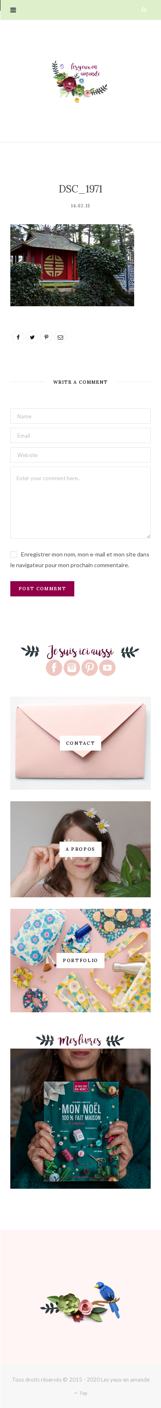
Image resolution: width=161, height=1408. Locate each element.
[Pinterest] (46, 337)
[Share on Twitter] (32, 337)
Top (82, 1393)
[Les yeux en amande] (80, 81)
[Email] (60, 337)
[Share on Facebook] (18, 337)
